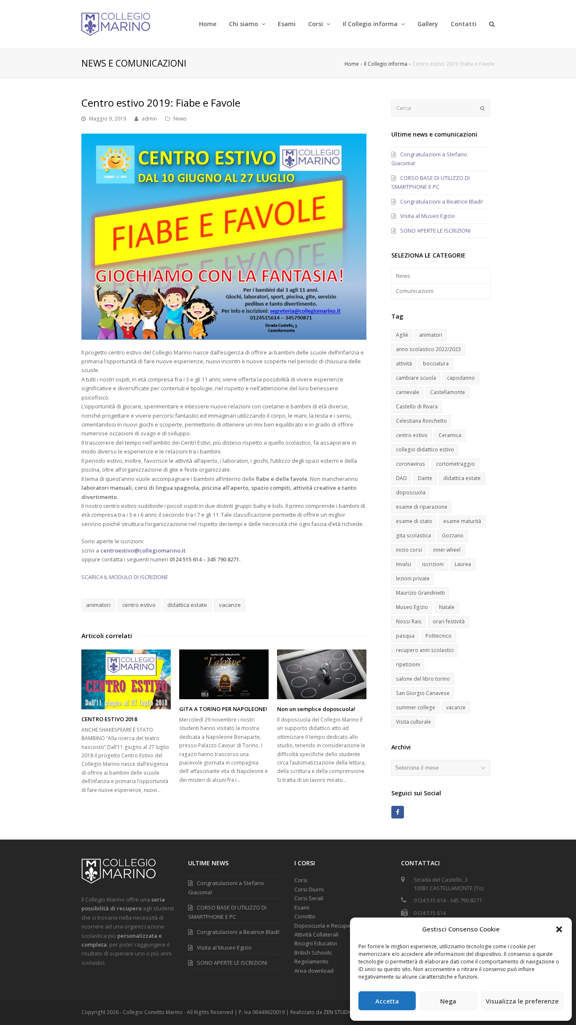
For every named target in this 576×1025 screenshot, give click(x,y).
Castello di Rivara (417, 406)
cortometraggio (455, 463)
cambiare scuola (416, 377)
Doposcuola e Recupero (325, 925)
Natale (447, 607)
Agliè (402, 334)
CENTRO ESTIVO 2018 (109, 719)
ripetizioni (408, 664)
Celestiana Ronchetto (421, 420)
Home (352, 63)
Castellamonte (447, 392)
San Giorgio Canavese (422, 693)
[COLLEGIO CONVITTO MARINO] (115, 23)
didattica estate (187, 605)
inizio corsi (409, 549)
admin (149, 118)
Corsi (300, 880)
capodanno (461, 377)
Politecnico (438, 635)
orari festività (449, 621)
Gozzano (452, 535)
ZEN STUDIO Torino (347, 1012)
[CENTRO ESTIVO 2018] (126, 679)
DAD (401, 478)
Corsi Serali (308, 898)
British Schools (313, 952)
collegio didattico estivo (425, 449)
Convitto (304, 916)
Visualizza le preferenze (522, 1001)
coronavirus (410, 463)
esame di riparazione (421, 506)
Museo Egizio (412, 607)
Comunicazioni (414, 291)
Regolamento (311, 961)
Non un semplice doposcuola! (316, 709)
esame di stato (414, 521)
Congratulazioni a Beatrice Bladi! (441, 201)
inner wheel (446, 549)
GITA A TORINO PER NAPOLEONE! (223, 709)
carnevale (407, 392)
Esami (302, 907)
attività (404, 363)
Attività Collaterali (316, 934)
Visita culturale (413, 721)
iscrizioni (433, 564)
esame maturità (462, 521)
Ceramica (450, 435)
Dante (425, 478)
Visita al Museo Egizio (427, 216)
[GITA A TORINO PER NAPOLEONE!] (224, 674)
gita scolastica (413, 535)
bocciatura (436, 363)
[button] (559, 929)
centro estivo (139, 605)
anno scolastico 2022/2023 (428, 349)
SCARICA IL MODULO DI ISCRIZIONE (124, 577)
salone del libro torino (423, 678)
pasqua (405, 635)
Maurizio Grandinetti (420, 592)
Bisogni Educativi (315, 943)
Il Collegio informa (385, 63)
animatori (98, 605)
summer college (415, 707)
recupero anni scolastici (425, 650)
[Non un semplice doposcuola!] (321, 674)
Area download (314, 970)
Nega (448, 1001)
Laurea (463, 564)
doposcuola (410, 492)
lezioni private (413, 578)
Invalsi (403, 564)
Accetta (387, 1001)
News (180, 118)
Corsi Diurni (309, 889)
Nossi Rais (409, 621)
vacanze (230, 605)
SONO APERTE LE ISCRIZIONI (435, 230)
